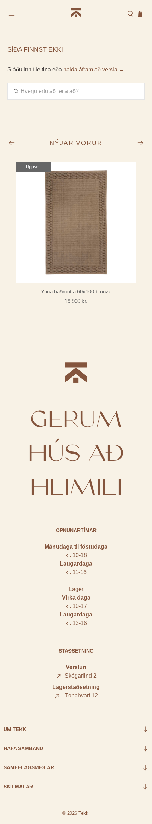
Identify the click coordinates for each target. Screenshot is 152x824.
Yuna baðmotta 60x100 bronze (76, 291)
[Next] (140, 143)
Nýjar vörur (76, 142)
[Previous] (11, 143)
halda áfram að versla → (93, 69)
